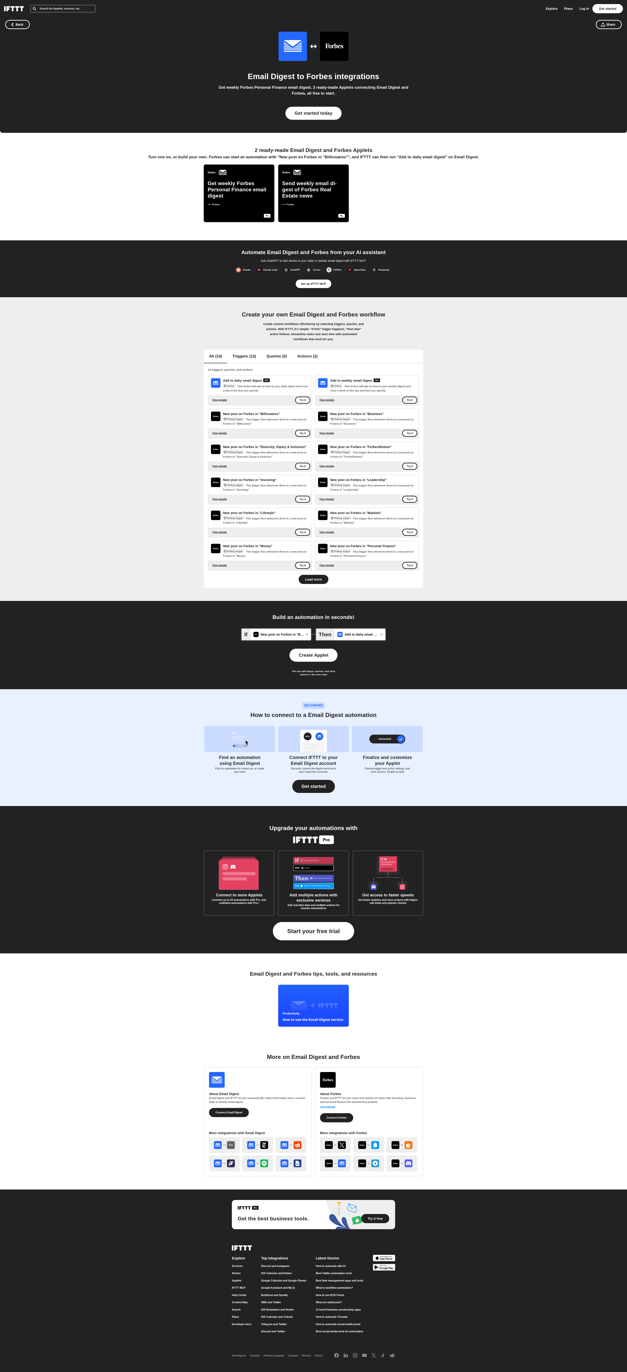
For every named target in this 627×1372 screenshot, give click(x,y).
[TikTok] (383, 1355)
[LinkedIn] (346, 1355)
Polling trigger (235, 419)
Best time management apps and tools (339, 1280)
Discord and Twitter (273, 1331)
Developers (239, 1355)
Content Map (240, 1302)
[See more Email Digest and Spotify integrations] (257, 1163)
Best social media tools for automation (339, 1331)
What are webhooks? (329, 1302)
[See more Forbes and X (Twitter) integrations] (335, 1145)
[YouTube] (364, 1355)
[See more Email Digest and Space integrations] (224, 1163)
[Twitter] (374, 1355)
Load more (313, 579)
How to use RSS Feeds (330, 1295)
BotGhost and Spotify (274, 1295)
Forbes (319, 76)
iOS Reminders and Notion (277, 1309)
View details (219, 400)
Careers (255, 1355)
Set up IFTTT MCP (313, 283)
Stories (236, 1273)
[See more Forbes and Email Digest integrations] (335, 1163)
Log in (584, 8)
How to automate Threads (332, 1316)
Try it (303, 400)
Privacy (306, 1355)
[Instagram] (355, 1355)
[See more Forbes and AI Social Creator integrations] (402, 1145)
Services (237, 1266)
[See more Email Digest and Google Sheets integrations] (291, 1163)
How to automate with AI (331, 1266)
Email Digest (271, 76)
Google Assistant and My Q (278, 1287)
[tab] (215, 356)
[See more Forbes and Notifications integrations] (368, 1145)
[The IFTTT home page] (14, 9)
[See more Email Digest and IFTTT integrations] (224, 1145)
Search (236, 1309)
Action (230, 386)
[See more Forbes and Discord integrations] (402, 1163)
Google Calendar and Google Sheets (283, 1280)
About (319, 1355)
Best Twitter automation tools (334, 1273)
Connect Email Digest (229, 1112)
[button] (313, 786)
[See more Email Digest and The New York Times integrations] (257, 1145)
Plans (568, 8)
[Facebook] (336, 1355)
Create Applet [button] (313, 655)
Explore (552, 8)
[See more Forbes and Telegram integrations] (368, 1163)
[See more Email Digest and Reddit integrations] (291, 1145)
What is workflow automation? (334, 1287)
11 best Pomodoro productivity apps (338, 1309)
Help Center (239, 1295)
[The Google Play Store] (384, 1268)
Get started (607, 8)
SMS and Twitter (271, 1302)
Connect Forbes (337, 1117)
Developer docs (241, 1324)
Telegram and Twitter (274, 1324)
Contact (293, 1355)
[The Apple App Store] (384, 1258)
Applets (236, 1280)
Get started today (313, 113)
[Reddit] (392, 1355)
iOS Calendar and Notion (276, 1273)
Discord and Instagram (275, 1266)
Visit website (328, 1107)
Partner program (274, 1355)
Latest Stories (327, 1258)
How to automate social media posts (338, 1324)
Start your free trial (313, 931)
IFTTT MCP (239, 1287)
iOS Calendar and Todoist (277, 1316)
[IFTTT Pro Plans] (266, 380)
